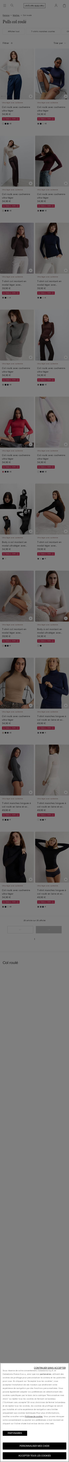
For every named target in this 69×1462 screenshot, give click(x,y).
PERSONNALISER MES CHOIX (34, 1446)
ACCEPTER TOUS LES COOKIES (34, 1455)
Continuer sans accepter (50, 1368)
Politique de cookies (34, 1416)
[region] (34, 1412)
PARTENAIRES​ (15, 1433)
